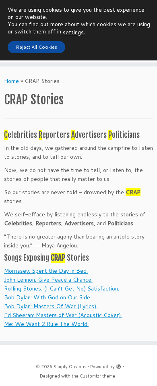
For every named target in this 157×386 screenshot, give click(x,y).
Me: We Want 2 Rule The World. (46, 324)
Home (11, 81)
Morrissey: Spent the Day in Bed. (46, 271)
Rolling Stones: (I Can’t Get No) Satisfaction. (61, 288)
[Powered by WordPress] (119, 365)
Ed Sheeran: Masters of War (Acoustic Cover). (63, 315)
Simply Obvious (70, 366)
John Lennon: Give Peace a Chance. (48, 280)
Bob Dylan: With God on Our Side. (47, 297)
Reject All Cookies (36, 47)
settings (73, 32)
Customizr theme (97, 376)
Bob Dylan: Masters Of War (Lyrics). (50, 306)
